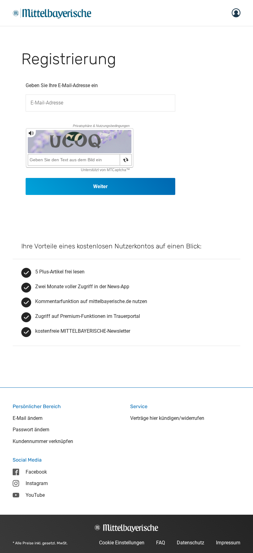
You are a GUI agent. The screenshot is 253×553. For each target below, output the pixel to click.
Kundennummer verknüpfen (43, 441)
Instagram (37, 483)
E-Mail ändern (28, 418)
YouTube (35, 495)
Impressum (228, 543)
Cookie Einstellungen (121, 543)
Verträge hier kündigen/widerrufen (167, 418)
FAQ (160, 543)
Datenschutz (190, 543)
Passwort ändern (31, 430)
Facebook (36, 472)
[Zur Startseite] (52, 12)
